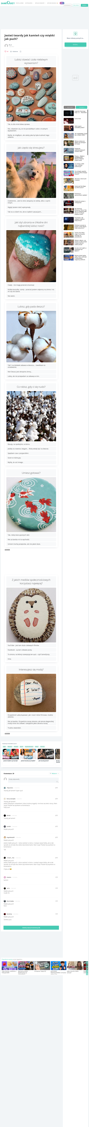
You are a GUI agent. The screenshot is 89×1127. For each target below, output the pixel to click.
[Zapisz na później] (20, 51)
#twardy (42, 746)
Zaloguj (76, 5)
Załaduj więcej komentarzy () (31, 927)
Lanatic (9, 826)
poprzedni (70, 107)
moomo (9, 877)
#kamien (10, 746)
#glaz (4, 746)
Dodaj (84, 5)
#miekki (16, 746)
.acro (8, 888)
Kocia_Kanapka (11, 799)
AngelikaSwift (11, 837)
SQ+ (62, 3)
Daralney (9, 914)
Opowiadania (52, 3)
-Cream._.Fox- (11, 858)
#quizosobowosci (29, 746)
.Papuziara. (10, 788)
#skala (36, 746)
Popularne (20, 3)
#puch (21, 746)
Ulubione (15, 51)
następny (82, 107)
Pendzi (9, 815)
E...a (10, 45)
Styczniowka (10, 901)
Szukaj (68, 5)
